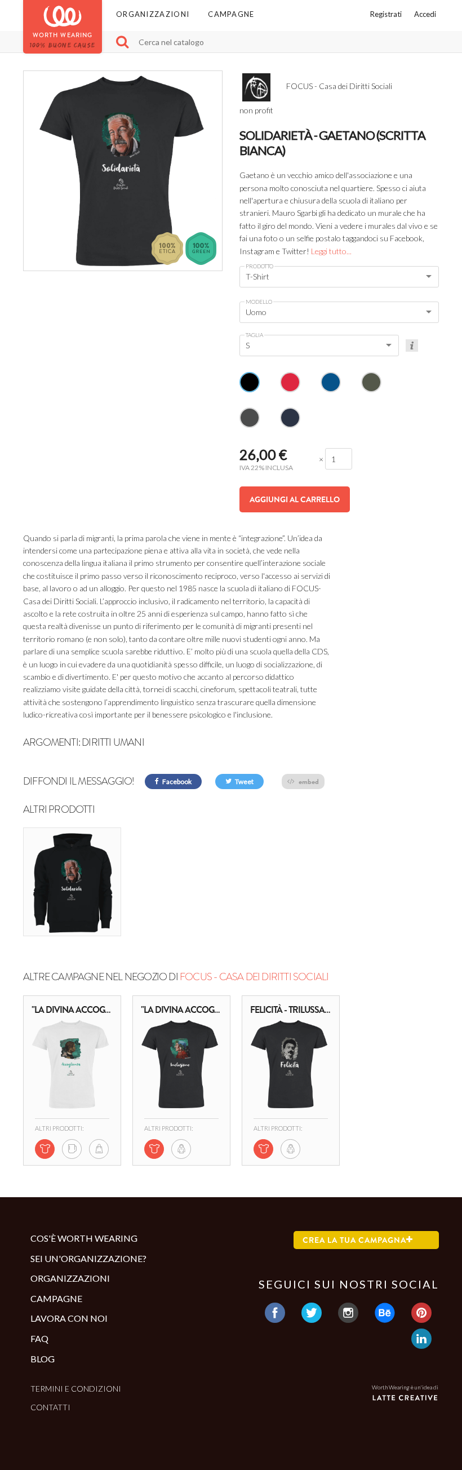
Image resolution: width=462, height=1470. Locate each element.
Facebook (176, 781)
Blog (42, 1358)
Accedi (425, 14)
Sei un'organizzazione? (88, 1258)
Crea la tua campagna (354, 1240)
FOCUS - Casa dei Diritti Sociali (254, 976)
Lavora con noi (69, 1318)
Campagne (231, 14)
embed (308, 781)
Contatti (50, 1407)
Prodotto (259, 266)
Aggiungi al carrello (295, 499)
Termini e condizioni (75, 1388)
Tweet (244, 781)
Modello (259, 301)
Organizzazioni (152, 14)
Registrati (386, 14)
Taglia (254, 334)
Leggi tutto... (331, 251)
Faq (39, 1338)
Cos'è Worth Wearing (83, 1238)
